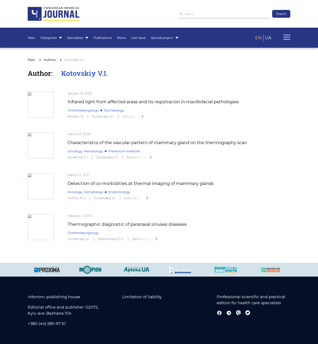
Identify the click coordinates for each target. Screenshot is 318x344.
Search (281, 14)
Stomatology (114, 110)
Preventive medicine (124, 151)
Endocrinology (119, 192)
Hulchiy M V (76, 198)
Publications (102, 38)
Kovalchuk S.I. (77, 157)
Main (31, 38)
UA (268, 37)
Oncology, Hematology (85, 151)
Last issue (138, 38)
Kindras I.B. (75, 116)
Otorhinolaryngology (83, 110)
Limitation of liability (142, 297)
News (121, 38)
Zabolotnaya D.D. (111, 239)
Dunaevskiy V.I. (103, 116)
